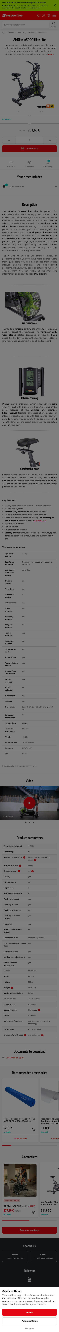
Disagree (29, 1328)
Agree (29, 1312)
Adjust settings (30, 1321)
